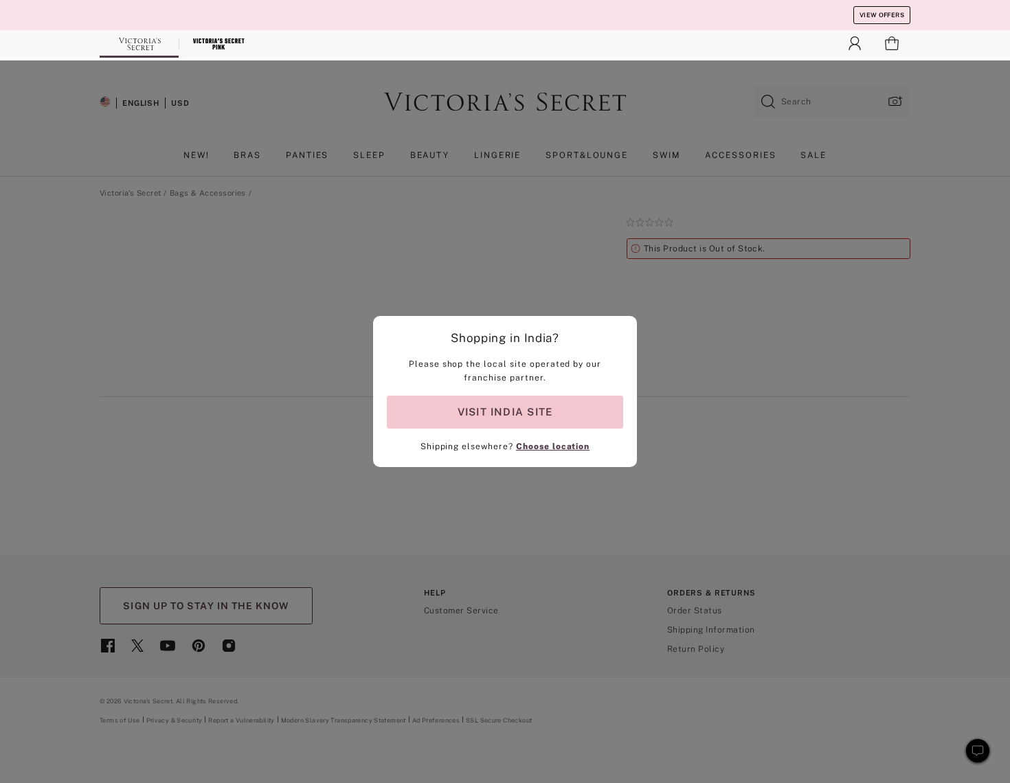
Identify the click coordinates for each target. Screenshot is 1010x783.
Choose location (553, 446)
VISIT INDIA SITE (505, 412)
